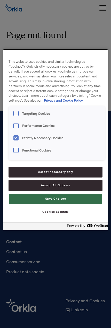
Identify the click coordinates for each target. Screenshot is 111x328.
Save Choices (55, 198)
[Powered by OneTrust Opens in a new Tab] (86, 227)
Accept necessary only (55, 172)
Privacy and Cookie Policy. (63, 100)
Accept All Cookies (55, 185)
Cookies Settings (55, 212)
